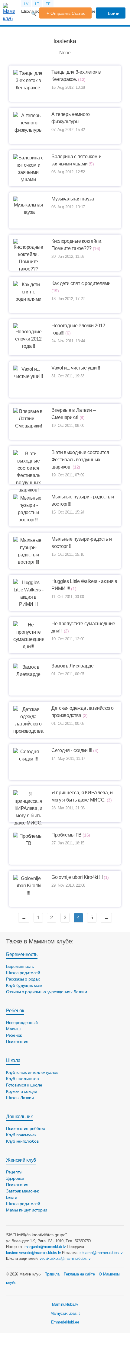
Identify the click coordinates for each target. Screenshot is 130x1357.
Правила (52, 1274)
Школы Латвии (20, 1097)
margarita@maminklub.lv (45, 1246)
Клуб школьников (22, 1078)
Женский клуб (21, 1160)
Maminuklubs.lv (65, 1304)
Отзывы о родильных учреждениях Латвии (46, 991)
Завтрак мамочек (22, 1191)
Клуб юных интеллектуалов (32, 1072)
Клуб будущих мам (24, 985)
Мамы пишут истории (26, 1210)
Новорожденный (21, 1022)
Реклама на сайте (79, 1274)
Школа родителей (23, 972)
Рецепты (14, 1172)
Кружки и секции (21, 1091)
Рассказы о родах (23, 979)
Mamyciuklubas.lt (65, 1313)
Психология (17, 1041)
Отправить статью (68, 13)
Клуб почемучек (21, 1134)
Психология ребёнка (25, 1128)
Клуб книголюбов (22, 1141)
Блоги (11, 1197)
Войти (113, 13)
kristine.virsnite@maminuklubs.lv (33, 1252)
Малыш (13, 1028)
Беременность (21, 954)
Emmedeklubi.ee (65, 1322)
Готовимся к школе (24, 1085)
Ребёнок (15, 1010)
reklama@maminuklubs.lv (101, 1252)
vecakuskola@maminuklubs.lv (65, 1258)
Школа (13, 1060)
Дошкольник (19, 1116)
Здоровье (15, 1178)
